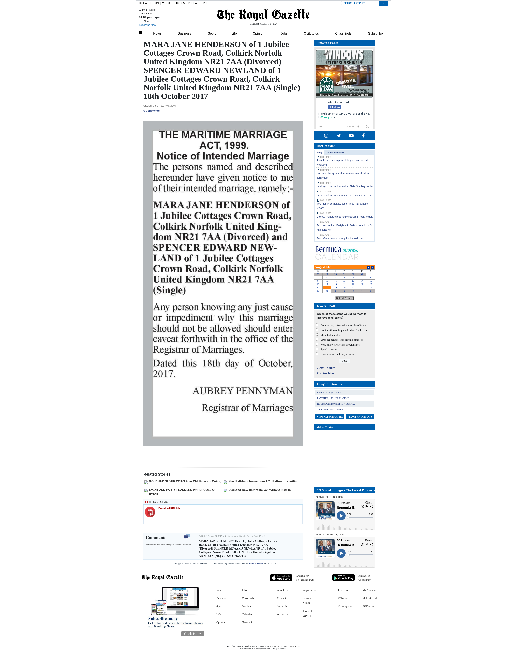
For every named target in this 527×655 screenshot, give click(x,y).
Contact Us (283, 598)
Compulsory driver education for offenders (344, 325)
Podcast (370, 606)
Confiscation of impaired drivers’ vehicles (344, 330)
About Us (282, 590)
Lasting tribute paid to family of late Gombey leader (345, 186)
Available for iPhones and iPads (305, 577)
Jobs (284, 33)
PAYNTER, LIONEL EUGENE (333, 398)
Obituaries (311, 33)
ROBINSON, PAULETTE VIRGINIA (336, 403)
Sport (212, 33)
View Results (326, 368)
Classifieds (343, 33)
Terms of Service (256, 563)
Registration (309, 590)
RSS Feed (371, 598)
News (157, 33)
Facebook (345, 590)
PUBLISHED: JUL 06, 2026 (330, 534)
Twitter (344, 598)
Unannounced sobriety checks (337, 354)
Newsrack (247, 622)
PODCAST (194, 3)
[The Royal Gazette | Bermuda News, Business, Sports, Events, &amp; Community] (263, 15)
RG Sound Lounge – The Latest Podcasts (346, 490)
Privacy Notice (307, 600)
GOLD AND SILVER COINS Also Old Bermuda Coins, (185, 481)
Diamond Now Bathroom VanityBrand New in (260, 489)
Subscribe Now (147, 24)
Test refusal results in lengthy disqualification (341, 238)
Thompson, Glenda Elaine (330, 409)
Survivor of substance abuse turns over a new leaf (344, 195)
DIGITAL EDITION (149, 3)
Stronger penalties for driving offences (342, 339)
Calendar (247, 614)
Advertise (282, 614)
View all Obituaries (330, 416)
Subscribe (375, 33)
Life (234, 33)
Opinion (258, 33)
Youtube (371, 590)
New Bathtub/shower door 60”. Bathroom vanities (263, 481)
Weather (246, 606)
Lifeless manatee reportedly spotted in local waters (345, 216)
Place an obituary (361, 416)
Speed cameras (329, 349)
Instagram (346, 606)
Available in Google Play (364, 577)
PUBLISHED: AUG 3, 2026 (329, 497)
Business (184, 33)
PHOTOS (180, 3)
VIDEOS (166, 3)
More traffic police (331, 335)
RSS (205, 3)
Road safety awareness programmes (340, 344)
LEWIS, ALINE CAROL (329, 392)
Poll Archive (325, 373)
